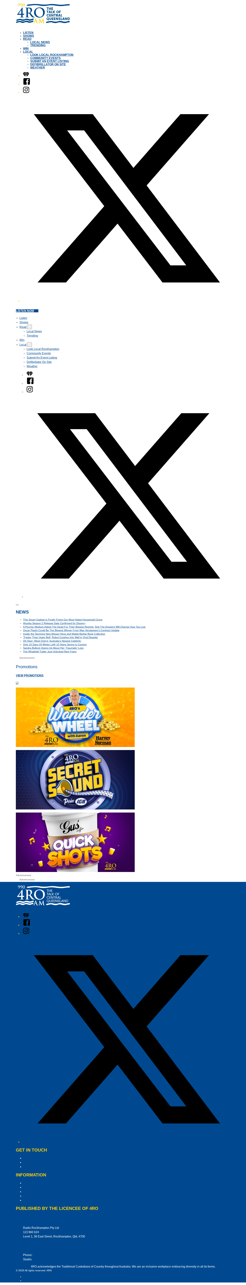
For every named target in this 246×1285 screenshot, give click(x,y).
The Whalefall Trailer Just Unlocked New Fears (50, 651)
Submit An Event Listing (49, 61)
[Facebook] (26, 84)
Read (27, 39)
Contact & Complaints (37, 1158)
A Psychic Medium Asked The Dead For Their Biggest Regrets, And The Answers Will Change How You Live (84, 626)
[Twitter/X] (126, 300)
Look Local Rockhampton (51, 54)
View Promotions (30, 675)
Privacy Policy (32, 1182)
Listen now (25, 310)
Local (28, 51)
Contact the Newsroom (37, 1166)
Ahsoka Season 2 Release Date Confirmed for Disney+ (54, 623)
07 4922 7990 (41, 1259)
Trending (38, 45)
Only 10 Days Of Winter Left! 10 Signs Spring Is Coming (55, 644)
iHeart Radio (30, 1280)
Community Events (45, 58)
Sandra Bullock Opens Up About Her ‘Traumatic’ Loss (53, 647)
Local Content (32, 1200)
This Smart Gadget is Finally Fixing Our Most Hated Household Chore (62, 619)
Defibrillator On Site (48, 64)
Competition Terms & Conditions (43, 1187)
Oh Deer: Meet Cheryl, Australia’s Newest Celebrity (52, 640)
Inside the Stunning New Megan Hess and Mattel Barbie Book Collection (64, 633)
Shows (28, 35)
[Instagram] (26, 92)
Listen (28, 32)
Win (26, 48)
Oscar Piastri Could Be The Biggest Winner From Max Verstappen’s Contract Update (71, 630)
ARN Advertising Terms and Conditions (48, 1191)
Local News (40, 42)
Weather (37, 67)
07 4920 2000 (42, 1255)
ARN (25, 1276)
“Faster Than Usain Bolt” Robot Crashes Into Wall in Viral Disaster (60, 637)
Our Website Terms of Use (39, 1195)
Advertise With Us (34, 1162)
